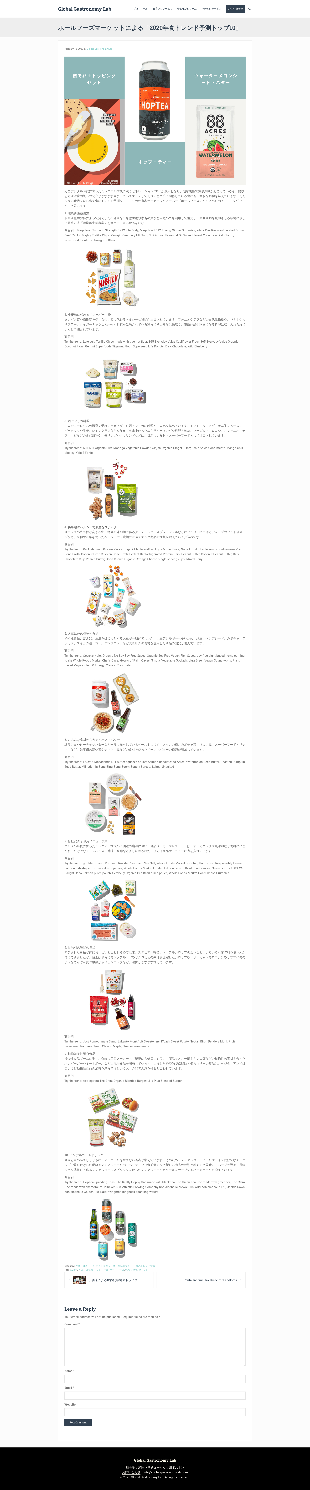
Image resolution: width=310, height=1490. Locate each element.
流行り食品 (131, 1269)
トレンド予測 (101, 1269)
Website (70, 1404)
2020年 (73, 1269)
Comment (72, 1324)
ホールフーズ (117, 1269)
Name (69, 1371)
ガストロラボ (85, 1269)
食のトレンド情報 (145, 1266)
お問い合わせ (131, 1472)
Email (69, 1388)
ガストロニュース (85, 1266)
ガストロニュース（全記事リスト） (115, 1266)
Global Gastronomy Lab (84, 9)
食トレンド (145, 1269)
